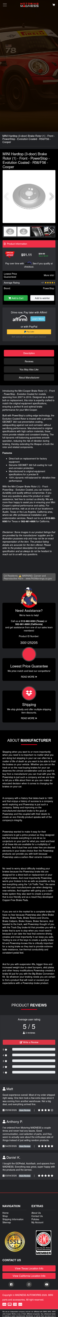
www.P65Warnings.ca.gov (39, 578)
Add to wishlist (42, 298)
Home (5, 1212)
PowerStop (48, 288)
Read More (28, 676)
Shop (5, 1216)
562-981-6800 (28, 521)
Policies (35, 1219)
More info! (49, 275)
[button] (51, 196)
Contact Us (37, 1216)
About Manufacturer (29, 377)
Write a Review (30, 1042)
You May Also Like (29, 369)
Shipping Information (13, 1219)
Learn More (38, 318)
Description (29, 353)
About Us (36, 1212)
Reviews (29, 361)
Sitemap (6, 1222)
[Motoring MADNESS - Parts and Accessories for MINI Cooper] (29, 5)
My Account (37, 1222)
